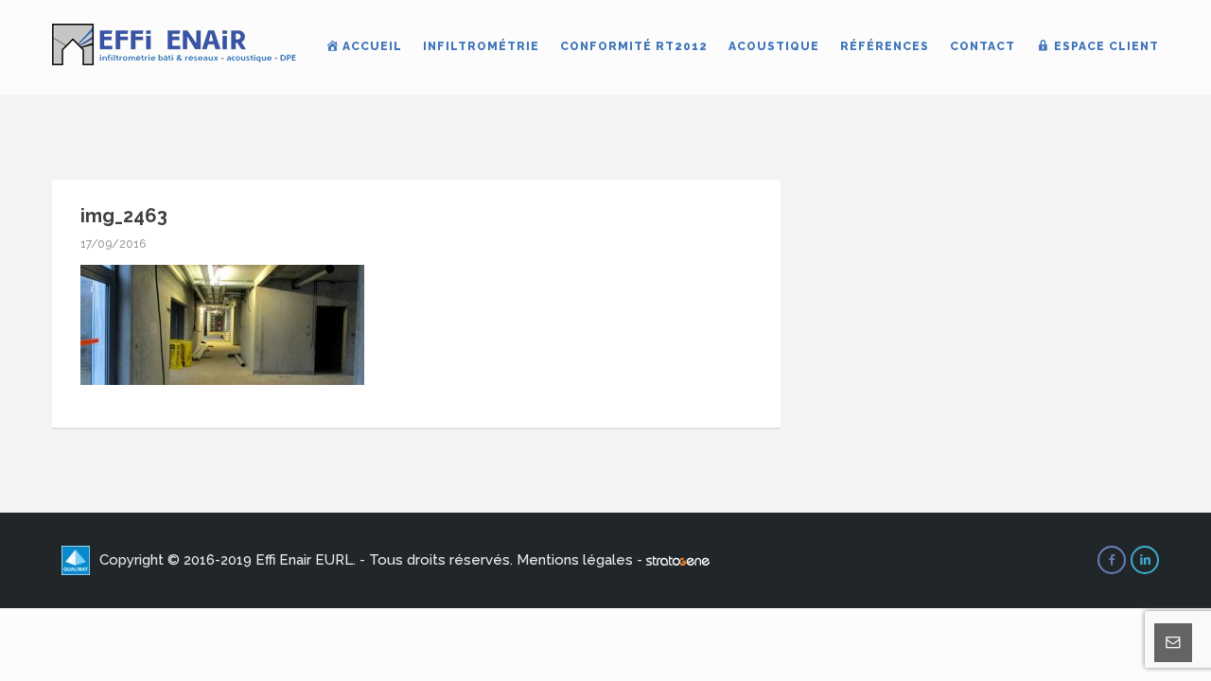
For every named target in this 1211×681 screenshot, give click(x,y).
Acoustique (773, 46)
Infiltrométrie (481, 46)
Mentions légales (575, 559)
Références (884, 46)
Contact (982, 46)
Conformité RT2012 (634, 46)
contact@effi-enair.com (859, 637)
